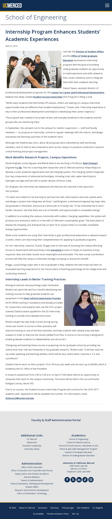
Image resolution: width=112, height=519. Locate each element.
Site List (75, 513)
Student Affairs (31, 487)
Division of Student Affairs (90, 51)
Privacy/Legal (68, 507)
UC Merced (32, 439)
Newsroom (32, 442)
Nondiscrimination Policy (58, 513)
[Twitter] (73, 479)
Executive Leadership (32, 445)
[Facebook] (67, 480)
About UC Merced (27, 507)
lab (20, 167)
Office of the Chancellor (31, 467)
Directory (54, 507)
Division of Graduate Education (78, 452)
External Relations (32, 477)
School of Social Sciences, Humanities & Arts (78, 445)
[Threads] (90, 479)
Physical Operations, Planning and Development (32, 483)
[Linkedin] (79, 480)
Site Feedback (83, 507)
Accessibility (38, 513)
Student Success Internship (47, 96)
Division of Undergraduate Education (78, 455)
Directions (42, 507)
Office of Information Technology (32, 493)
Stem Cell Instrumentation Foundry (42, 298)
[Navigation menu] (107, 5)
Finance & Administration (32, 480)
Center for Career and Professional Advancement (77, 92)
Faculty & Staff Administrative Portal (56, 420)
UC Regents (97, 507)
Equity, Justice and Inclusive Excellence (32, 473)
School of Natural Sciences (78, 442)
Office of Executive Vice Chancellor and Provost (32, 470)
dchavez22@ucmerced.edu (19, 398)
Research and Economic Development (32, 490)
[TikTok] (85, 479)
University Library (31, 449)
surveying (56, 250)
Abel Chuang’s (90, 163)
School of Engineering (36, 18)
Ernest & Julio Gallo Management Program (78, 449)
